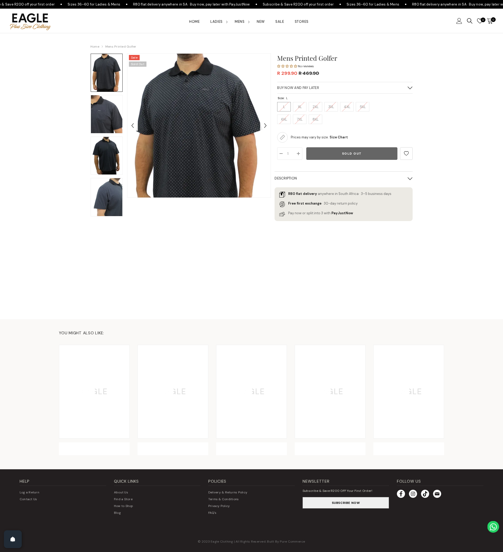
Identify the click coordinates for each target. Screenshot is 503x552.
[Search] (469, 21)
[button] (459, 21)
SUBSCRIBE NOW (346, 503)
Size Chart (339, 137)
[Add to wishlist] (406, 153)
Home (94, 46)
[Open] (13, 539)
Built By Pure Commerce (286, 541)
